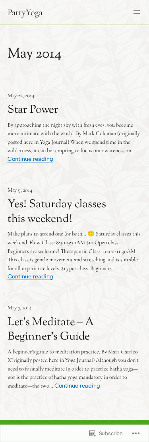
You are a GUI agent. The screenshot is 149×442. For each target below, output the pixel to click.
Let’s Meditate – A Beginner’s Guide (51, 329)
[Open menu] (136, 12)
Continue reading (30, 158)
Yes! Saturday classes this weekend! (57, 211)
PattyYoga (25, 12)
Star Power (33, 110)
